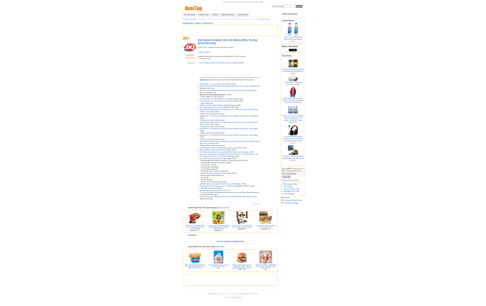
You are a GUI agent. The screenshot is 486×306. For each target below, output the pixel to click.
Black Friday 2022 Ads (252, 293)
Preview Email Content (290, 180)
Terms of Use (231, 293)
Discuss (257, 204)
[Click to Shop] (190, 51)
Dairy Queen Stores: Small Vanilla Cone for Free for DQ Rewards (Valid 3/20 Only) (265, 266)
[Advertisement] (230, 30)
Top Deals (287, 56)
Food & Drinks (208, 23)
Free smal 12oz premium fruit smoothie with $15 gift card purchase (222, 152)
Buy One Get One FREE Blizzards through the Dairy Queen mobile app (224, 90)
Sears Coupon (289, 194)
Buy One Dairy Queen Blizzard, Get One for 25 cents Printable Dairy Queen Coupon (228, 197)
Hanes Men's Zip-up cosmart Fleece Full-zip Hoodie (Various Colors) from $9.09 (293, 100)
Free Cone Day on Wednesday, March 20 (214, 99)
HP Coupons (288, 186)
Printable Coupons (264, 19)
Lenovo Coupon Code (291, 189)
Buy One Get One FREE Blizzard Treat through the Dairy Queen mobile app (225, 86)
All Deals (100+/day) (290, 203)
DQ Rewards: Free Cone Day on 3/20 (212, 84)
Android (202, 58)
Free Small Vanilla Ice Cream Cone (212, 107)
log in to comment (224, 241)
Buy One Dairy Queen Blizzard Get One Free (215, 190)
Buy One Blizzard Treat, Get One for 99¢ (213, 150)
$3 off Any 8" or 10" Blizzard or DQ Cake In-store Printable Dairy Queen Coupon (227, 116)
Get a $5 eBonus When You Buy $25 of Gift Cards (217, 63)
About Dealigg (212, 293)
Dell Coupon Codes (291, 184)
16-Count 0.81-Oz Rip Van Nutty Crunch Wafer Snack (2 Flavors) (242, 226)
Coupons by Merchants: (190, 19)
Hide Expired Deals (290, 14)
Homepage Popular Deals (292, 200)
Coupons (198, 23)
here (242, 241)
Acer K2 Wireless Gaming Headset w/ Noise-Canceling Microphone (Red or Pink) (293, 139)
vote (188, 38)
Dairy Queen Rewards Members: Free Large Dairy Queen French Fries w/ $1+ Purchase (195, 266)
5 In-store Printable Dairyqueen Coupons (214, 158)
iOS (208, 58)
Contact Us (240, 293)
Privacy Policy (221, 293)
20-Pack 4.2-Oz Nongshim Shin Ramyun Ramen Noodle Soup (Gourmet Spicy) (195, 227)
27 (185, 38)
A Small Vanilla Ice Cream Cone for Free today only (217, 101)
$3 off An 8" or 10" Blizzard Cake (219, 156)
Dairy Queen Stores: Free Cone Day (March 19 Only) (218, 265)
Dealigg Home (188, 23)
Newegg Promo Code (291, 191)
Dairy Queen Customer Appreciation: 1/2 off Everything (218, 186)
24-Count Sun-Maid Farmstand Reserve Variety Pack (265, 226)
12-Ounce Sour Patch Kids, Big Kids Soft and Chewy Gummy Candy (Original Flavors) (218, 227)
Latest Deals (288, 20)
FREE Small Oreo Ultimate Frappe (211, 105)
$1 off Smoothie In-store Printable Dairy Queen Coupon (219, 148)
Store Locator (204, 52)
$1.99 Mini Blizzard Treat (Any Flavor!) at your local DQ (218, 184)
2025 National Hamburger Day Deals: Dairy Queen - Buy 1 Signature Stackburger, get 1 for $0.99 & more (242, 267)
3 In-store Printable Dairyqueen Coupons (214, 173)
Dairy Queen (203, 47)
